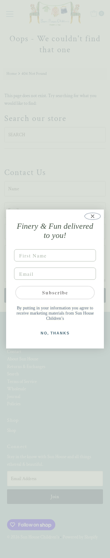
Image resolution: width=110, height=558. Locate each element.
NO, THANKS (55, 333)
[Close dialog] (92, 216)
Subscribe (55, 292)
